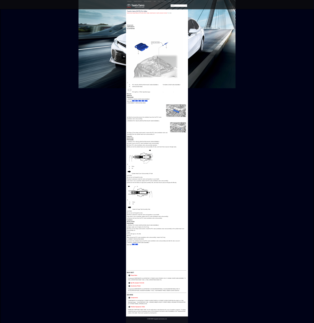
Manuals (129, 1)
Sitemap (164, 1)
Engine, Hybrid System (151, 12)
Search (169, 1)
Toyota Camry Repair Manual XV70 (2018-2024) (136, 12)
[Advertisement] (156, 19)
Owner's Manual (138, 1)
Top (159, 1)
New (155, 1)
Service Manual (147, 1)
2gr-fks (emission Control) (162, 12)
